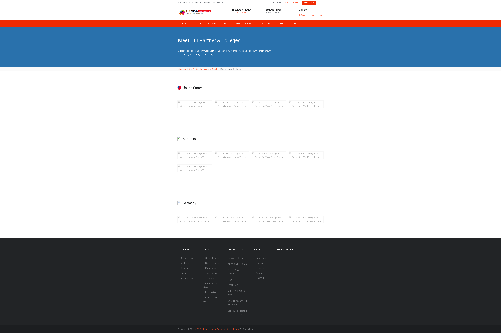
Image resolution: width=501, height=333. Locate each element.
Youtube (259, 273)
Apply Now (309, 3)
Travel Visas (211, 273)
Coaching (197, 23)
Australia (184, 263)
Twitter (259, 263)
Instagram (260, 268)
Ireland (183, 273)
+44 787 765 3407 (292, 2)
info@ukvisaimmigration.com (310, 15)
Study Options (264, 23)
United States (186, 278)
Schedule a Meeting (237, 310)
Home (183, 23)
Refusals (212, 23)
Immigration (211, 292)
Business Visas (212, 263)
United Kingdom (188, 258)
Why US (226, 23)
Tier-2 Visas (211, 278)
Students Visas (212, 258)
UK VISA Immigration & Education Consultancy (217, 329)
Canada (184, 268)
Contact (294, 23)
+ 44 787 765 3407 (239, 13)
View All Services (243, 23)
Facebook (260, 258)
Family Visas (211, 268)
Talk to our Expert (236, 314)
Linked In (259, 278)
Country (280, 23)
